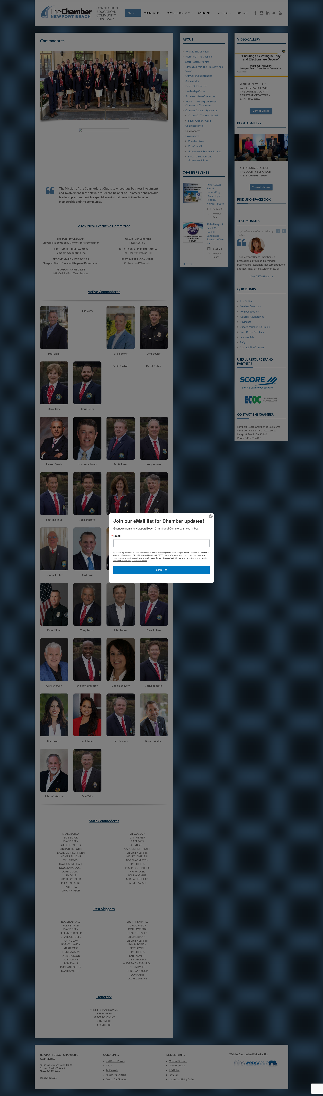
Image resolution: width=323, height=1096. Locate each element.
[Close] (211, 516)
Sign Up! (161, 570)
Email (116, 536)
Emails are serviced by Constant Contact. (130, 560)
